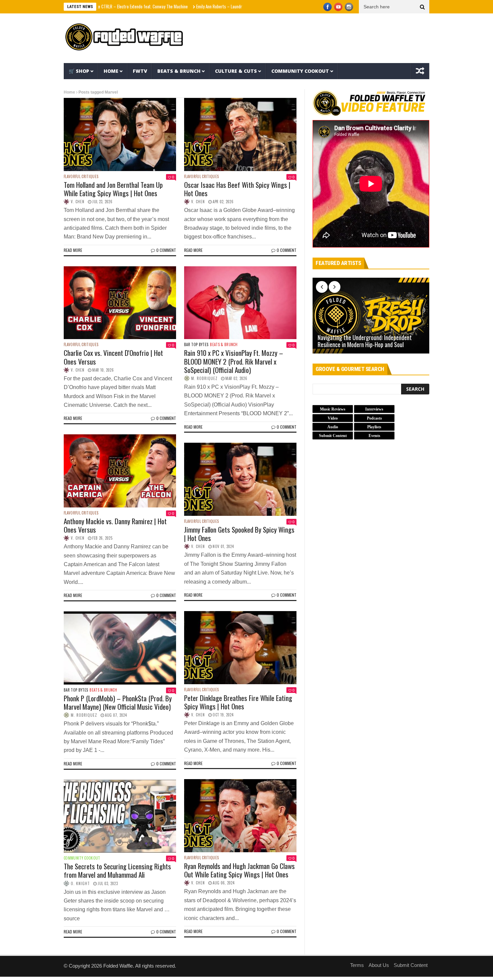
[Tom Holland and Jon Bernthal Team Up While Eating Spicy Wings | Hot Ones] (120, 134)
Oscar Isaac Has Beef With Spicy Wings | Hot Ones (237, 188)
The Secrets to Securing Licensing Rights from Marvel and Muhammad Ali (117, 870)
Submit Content (411, 965)
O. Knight (80, 883)
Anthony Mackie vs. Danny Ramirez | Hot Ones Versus (115, 525)
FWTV (140, 71)
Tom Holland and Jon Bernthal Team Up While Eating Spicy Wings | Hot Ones (113, 188)
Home (111, 71)
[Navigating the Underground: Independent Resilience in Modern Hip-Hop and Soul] (371, 316)
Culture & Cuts (236, 71)
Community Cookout (300, 71)
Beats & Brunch (179, 71)
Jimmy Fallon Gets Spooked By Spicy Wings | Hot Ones (239, 533)
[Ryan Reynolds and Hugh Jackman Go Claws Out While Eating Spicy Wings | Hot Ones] (240, 815)
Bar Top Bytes (196, 344)
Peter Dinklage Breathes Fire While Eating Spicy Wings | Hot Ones (238, 702)
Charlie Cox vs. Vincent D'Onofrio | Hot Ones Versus (113, 356)
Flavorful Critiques (81, 176)
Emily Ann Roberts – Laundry (190, 6)
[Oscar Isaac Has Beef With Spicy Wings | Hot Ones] (240, 134)
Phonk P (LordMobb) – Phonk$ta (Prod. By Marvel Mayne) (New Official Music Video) (118, 702)
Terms (357, 965)
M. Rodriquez (204, 378)
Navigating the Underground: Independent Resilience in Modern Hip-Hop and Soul (365, 341)
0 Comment (166, 250)
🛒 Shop (79, 71)
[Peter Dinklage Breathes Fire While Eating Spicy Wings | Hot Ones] (240, 647)
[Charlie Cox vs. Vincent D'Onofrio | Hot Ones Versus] (120, 302)
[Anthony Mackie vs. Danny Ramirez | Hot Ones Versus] (120, 470)
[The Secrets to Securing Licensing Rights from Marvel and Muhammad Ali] (120, 816)
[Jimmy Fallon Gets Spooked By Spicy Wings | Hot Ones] (240, 479)
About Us (379, 965)
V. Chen (78, 201)
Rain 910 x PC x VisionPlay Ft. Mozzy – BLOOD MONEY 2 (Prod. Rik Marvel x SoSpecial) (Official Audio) (233, 361)
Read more (73, 250)
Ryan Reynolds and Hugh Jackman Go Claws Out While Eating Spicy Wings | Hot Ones (239, 870)
